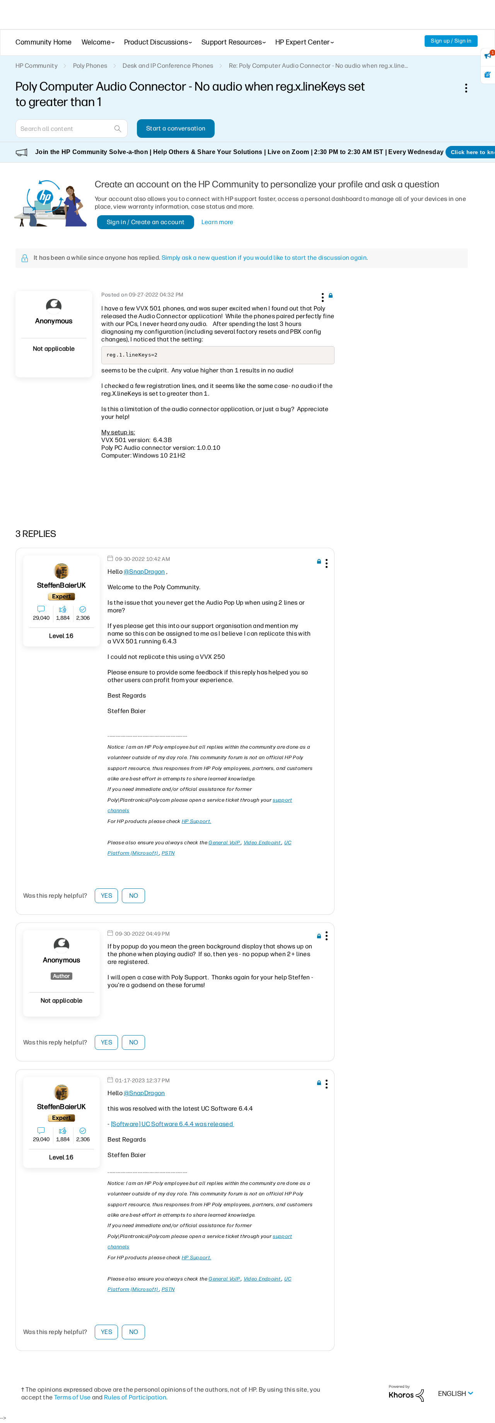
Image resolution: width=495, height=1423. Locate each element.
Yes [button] (106, 895)
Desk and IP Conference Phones (168, 65)
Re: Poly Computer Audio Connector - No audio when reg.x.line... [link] (318, 65)
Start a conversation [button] (175, 128)
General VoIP (224, 842)
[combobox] (71, 128)
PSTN (168, 853)
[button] (322, 296)
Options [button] (470, 88)
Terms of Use (72, 1397)
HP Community (36, 65)
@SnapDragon (144, 571)
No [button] (133, 895)
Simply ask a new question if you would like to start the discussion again (264, 257)
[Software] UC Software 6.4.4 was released (172, 1124)
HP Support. (196, 821)
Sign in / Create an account (146, 222)
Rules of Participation (135, 1397)
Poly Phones (90, 65)
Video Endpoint (263, 842)
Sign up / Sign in (451, 41)
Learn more (217, 222)
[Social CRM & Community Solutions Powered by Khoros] (406, 1393)
